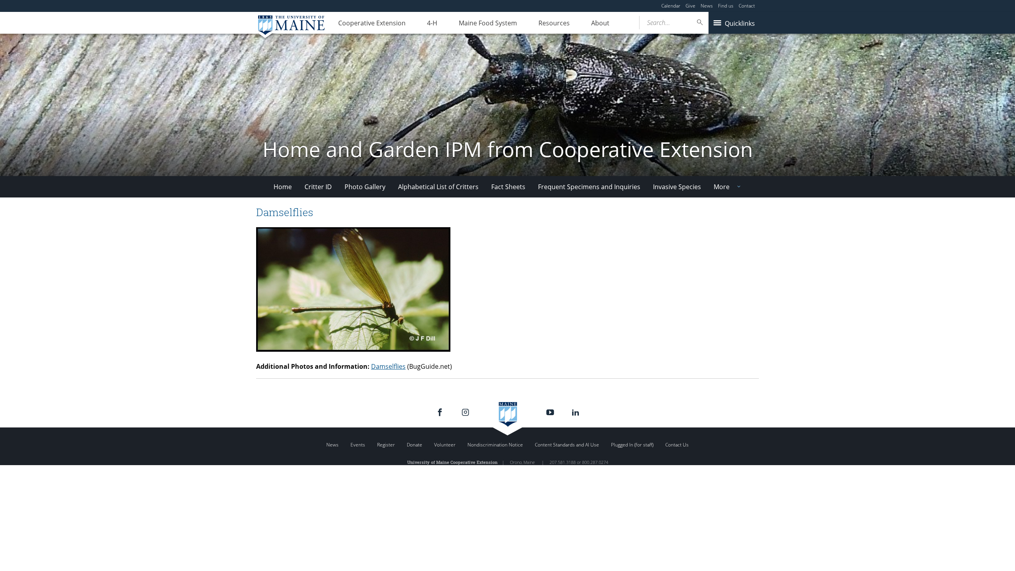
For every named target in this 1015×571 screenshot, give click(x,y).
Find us (725, 5)
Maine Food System (488, 23)
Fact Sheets (508, 186)
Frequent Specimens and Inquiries (589, 186)
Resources (554, 23)
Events (357, 444)
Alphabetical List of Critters (438, 186)
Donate (414, 444)
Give (690, 5)
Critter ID (318, 186)
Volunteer (445, 444)
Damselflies (388, 366)
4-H (432, 23)
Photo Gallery (365, 186)
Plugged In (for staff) (632, 444)
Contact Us (677, 444)
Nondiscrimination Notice (495, 444)
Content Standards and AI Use (567, 444)
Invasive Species (677, 186)
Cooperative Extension (372, 23)
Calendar (670, 5)
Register (386, 444)
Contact (747, 5)
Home (283, 186)
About (600, 23)
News (707, 5)
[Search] (700, 22)
